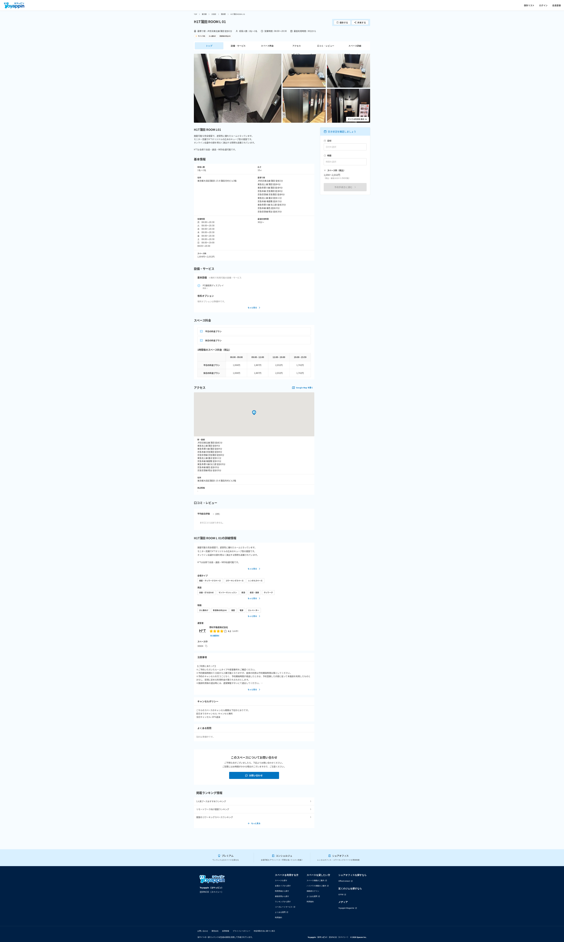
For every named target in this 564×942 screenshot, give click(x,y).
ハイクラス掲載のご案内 (316, 885)
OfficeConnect (344, 881)
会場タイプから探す (283, 885)
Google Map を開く (304, 387)
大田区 (213, 14)
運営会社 (215, 931)
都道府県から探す (282, 896)
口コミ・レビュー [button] (325, 45)
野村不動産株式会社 (218, 627)
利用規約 (278, 917)
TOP (195, 14)
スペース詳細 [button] (355, 45)
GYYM (340, 894)
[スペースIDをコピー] (206, 646)
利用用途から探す (282, 891)
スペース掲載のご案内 (315, 880)
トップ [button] (209, 45)
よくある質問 (280, 912)
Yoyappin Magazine (346, 908)
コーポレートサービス (284, 907)
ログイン (543, 5)
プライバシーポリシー (241, 931)
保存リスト (529, 5)
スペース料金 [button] (267, 45)
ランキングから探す (283, 901)
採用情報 (225, 931)
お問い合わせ (256, 775)
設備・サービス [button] (238, 45)
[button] (237, 88)
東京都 (204, 14)
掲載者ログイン (313, 891)
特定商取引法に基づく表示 (264, 931)
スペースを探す (281, 880)
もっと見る (252, 307)
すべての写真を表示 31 (357, 119)
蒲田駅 (223, 14)
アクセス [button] (296, 45)
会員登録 (556, 5)
